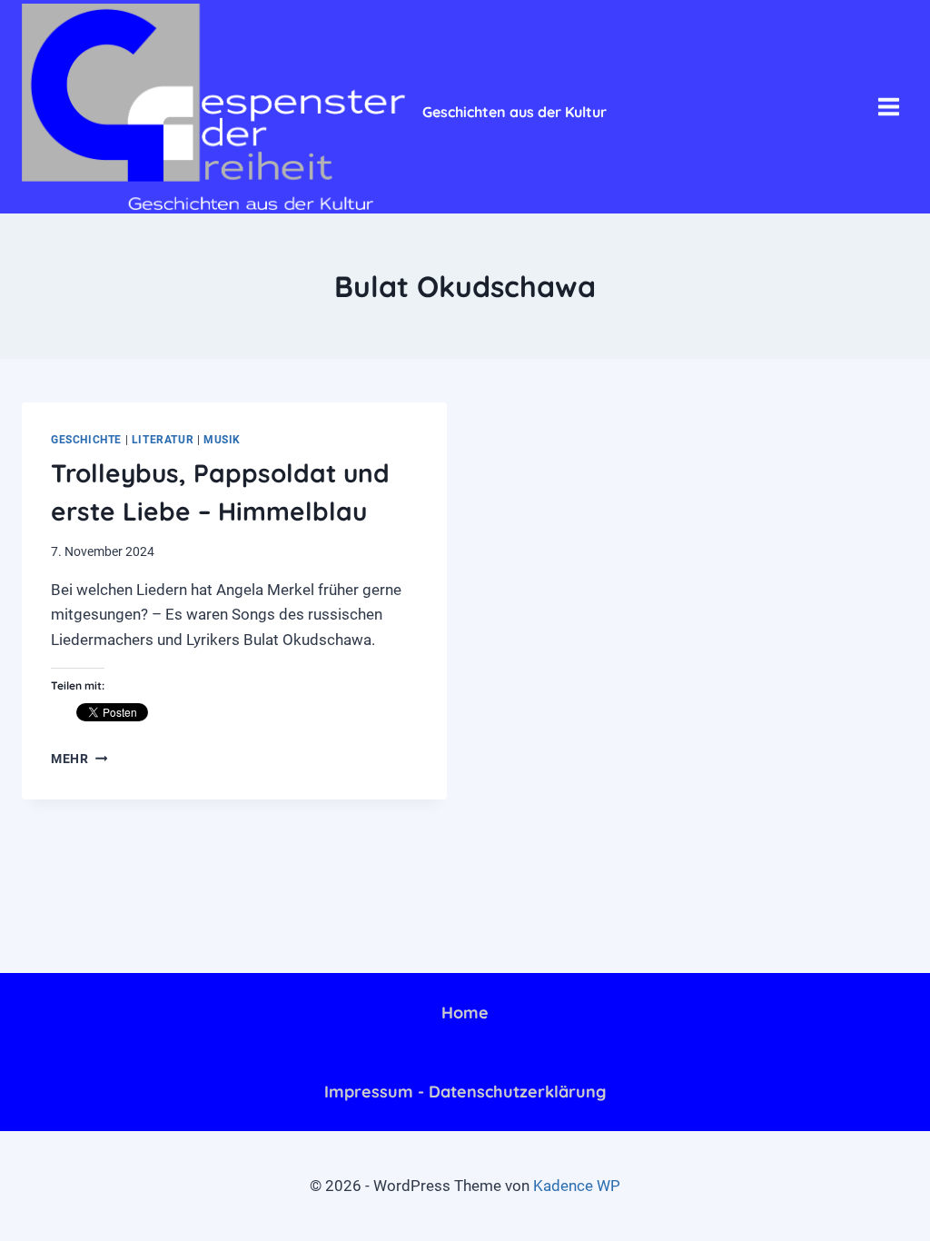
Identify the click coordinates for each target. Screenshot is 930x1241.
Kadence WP (576, 1185)
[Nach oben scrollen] (838, 1213)
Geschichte (86, 439)
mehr (79, 758)
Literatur (162, 439)
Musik (222, 439)
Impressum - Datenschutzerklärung (465, 1091)
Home (465, 1012)
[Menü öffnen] (888, 106)
